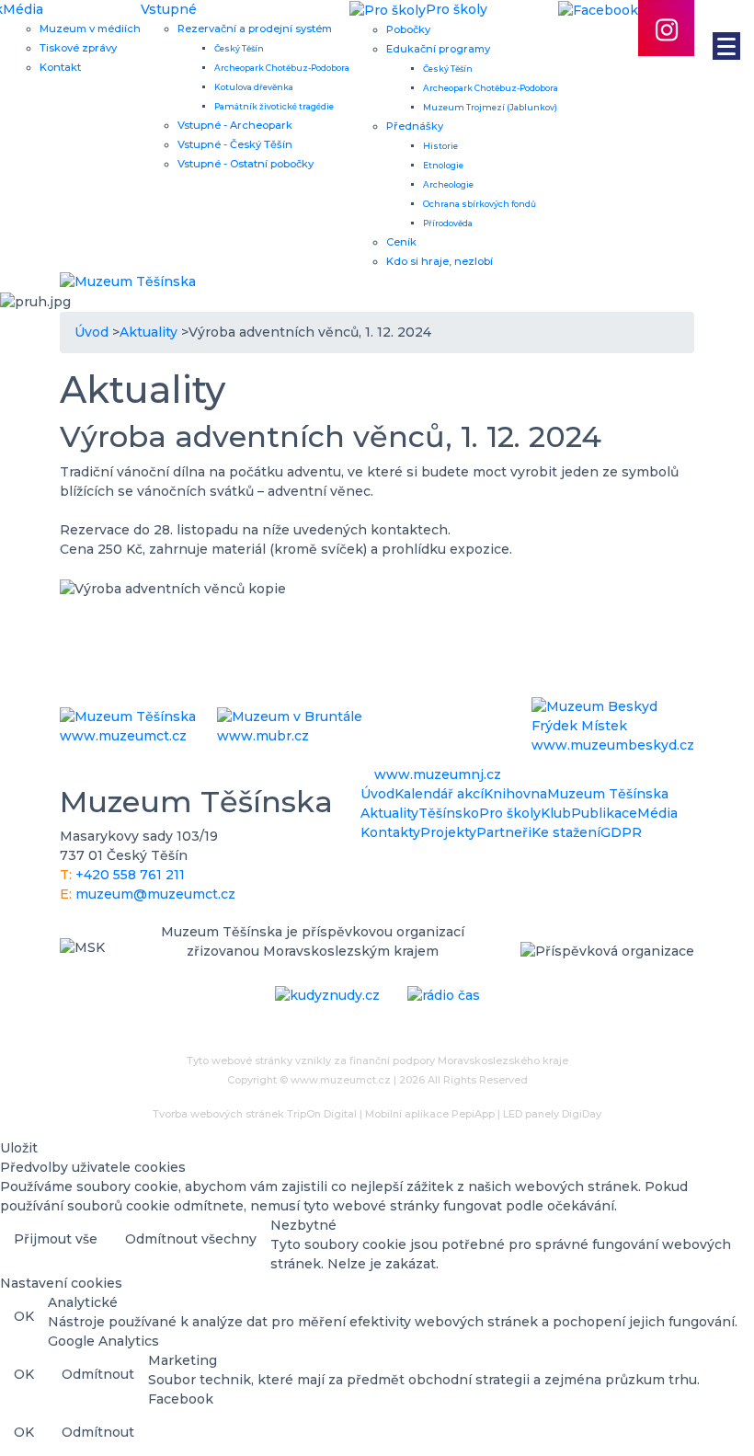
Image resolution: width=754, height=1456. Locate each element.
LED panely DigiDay (552, 1113)
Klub (556, 813)
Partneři (503, 832)
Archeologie (448, 184)
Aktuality (389, 813)
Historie (440, 146)
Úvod (377, 793)
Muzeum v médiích (90, 28)
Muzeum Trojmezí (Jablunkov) (490, 107)
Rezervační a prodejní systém (254, 28)
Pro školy (510, 813)
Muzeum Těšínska (607, 793)
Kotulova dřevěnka (253, 87)
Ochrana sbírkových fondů (479, 204)
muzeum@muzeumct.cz (155, 894)
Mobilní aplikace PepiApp (430, 1113)
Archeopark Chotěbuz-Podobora (281, 68)
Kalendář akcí (439, 793)
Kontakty (390, 832)
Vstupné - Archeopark (234, 125)
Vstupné (169, 9)
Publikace (604, 813)
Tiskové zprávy (78, 47)
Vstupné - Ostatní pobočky (245, 163)
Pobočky (408, 29)
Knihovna (515, 793)
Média (23, 9)
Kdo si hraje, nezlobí (439, 261)
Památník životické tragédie (274, 106)
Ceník (401, 241)
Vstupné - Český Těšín (234, 144)
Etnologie (443, 165)
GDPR (621, 832)
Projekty (448, 832)
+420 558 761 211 (130, 874)
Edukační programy (438, 48)
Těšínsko (448, 813)
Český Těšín (239, 48)
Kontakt (60, 67)
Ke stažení (565, 832)
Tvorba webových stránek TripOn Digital (255, 1113)
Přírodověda (448, 223)
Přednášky (414, 126)
